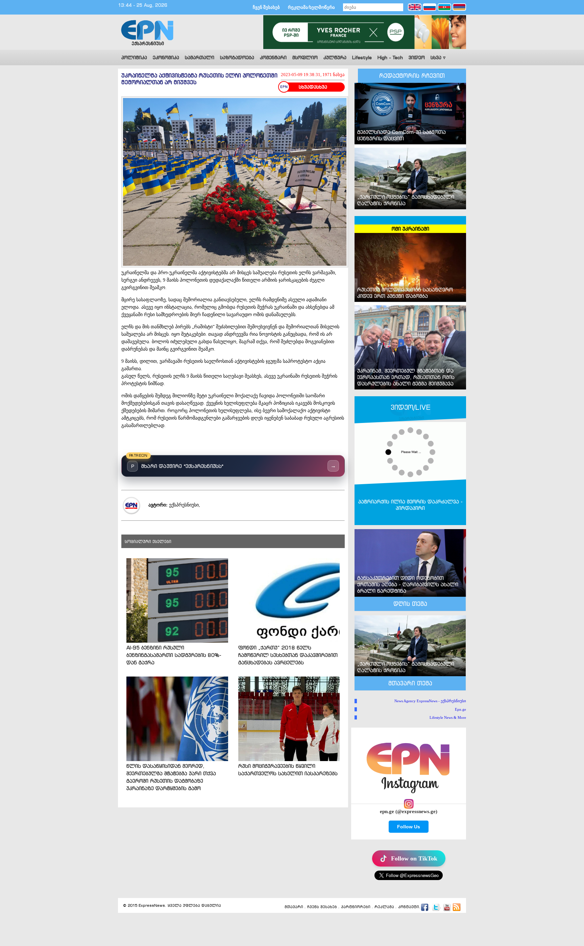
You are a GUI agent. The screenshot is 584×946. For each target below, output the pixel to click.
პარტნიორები (355, 907)
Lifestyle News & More (448, 717)
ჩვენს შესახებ (322, 907)
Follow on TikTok (414, 858)
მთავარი (294, 907)
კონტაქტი (408, 907)
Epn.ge (460, 709)
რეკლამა (384, 907)
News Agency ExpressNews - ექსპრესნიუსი (430, 701)
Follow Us (408, 826)
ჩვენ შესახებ (266, 7)
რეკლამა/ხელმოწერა (311, 7)
